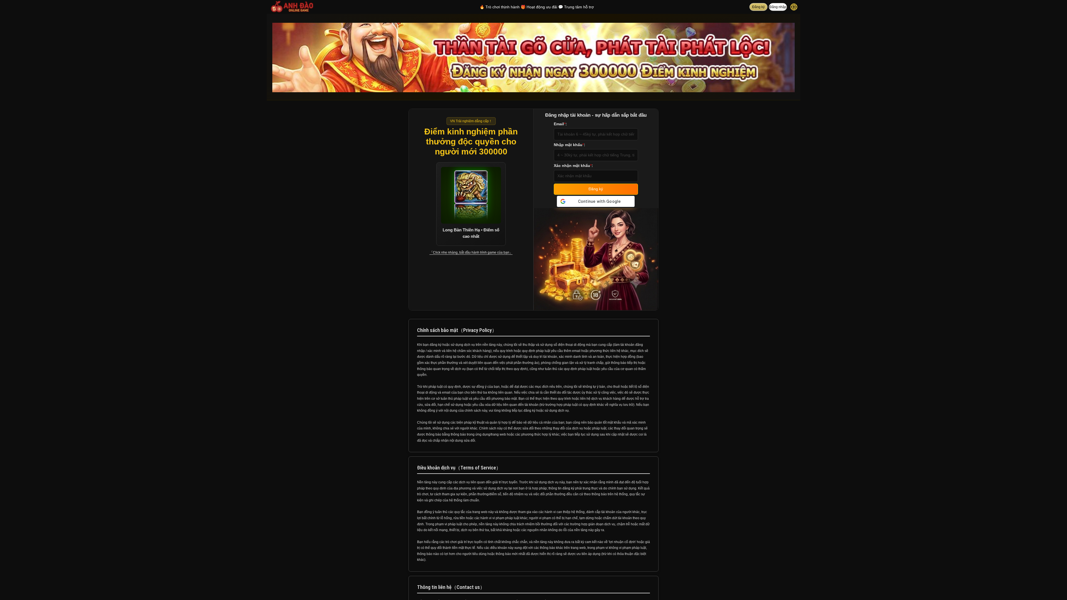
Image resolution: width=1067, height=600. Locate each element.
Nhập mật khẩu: (569, 144)
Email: (560, 124)
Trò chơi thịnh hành (500, 7)
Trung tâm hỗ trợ (576, 7)
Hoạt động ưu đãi (539, 7)
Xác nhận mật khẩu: (573, 165)
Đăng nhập (777, 7)
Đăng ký (758, 7)
